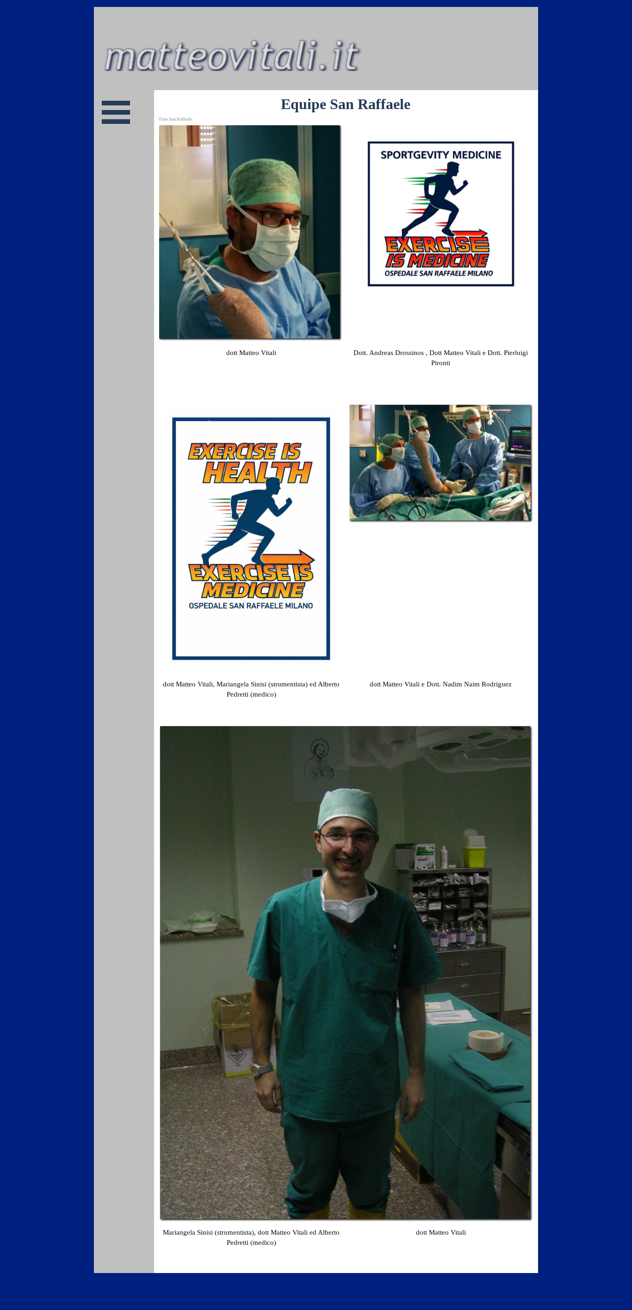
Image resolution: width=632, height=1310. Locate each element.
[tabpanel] (251, 363)
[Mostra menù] (116, 112)
